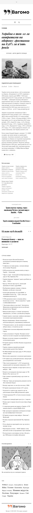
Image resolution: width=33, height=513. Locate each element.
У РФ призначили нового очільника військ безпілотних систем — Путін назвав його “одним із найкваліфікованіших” (16, 304)
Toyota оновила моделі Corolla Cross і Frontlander (16, 221)
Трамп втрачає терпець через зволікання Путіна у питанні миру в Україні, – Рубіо (16, 210)
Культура (26, 491)
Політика (5, 497)
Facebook (4, 86)
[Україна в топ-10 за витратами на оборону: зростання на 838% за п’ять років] (16, 68)
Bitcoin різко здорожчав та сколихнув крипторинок (17, 360)
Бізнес (26, 488)
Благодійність (18, 488)
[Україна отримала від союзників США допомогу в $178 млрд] (23, 172)
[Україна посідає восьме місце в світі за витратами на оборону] (9, 172)
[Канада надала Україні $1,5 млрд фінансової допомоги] (9, 187)
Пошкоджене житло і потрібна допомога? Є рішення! (12, 240)
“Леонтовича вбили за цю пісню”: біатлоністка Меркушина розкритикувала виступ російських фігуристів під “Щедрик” (16, 311)
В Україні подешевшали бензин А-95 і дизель (15, 391)
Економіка (18, 491)
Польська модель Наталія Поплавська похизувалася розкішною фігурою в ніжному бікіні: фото (15, 265)
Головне (4, 28)
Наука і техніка (7, 494)
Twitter (10, 86)
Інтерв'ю (11, 488)
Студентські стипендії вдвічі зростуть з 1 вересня (16, 403)
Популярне (14, 497)
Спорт (4, 500)
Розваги (22, 497)
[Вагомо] (16, 12)
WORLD (5, 488)
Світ (27, 497)
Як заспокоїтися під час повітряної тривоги (14, 476)
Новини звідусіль (21, 494)
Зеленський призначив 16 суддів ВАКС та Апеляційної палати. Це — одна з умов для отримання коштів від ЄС (15, 298)
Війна (4, 491)
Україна (10, 499)
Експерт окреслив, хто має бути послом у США (16, 389)
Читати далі (5, 251)
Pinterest (16, 86)
